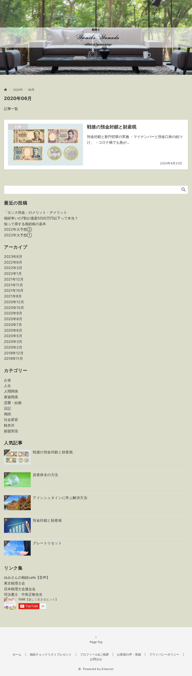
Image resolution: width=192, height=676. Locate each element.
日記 (7, 408)
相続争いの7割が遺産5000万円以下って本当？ (41, 218)
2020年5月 (13, 336)
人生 (7, 386)
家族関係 (11, 397)
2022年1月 (13, 273)
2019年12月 (14, 353)
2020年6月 (13, 330)
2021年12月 (14, 279)
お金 (7, 380)
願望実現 (11, 431)
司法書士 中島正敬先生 (23, 594)
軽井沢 (9, 425)
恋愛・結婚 (13, 402)
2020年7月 (13, 324)
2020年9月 (13, 313)
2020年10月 (14, 307)
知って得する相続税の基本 (25, 224)
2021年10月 (14, 290)
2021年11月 (13, 285)
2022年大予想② (18, 229)
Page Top (96, 642)
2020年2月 (13, 347)
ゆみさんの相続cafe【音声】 (27, 577)
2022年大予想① (18, 235)
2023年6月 (13, 256)
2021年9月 (13, 296)
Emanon (108, 669)
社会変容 (11, 419)
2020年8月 (13, 319)
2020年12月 (14, 302)
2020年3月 (13, 341)
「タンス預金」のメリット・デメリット (35, 212)
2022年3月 (13, 268)
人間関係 (11, 391)
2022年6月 (13, 262)
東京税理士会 (14, 583)
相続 (7, 414)
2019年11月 (13, 358)
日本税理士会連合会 (20, 589)
